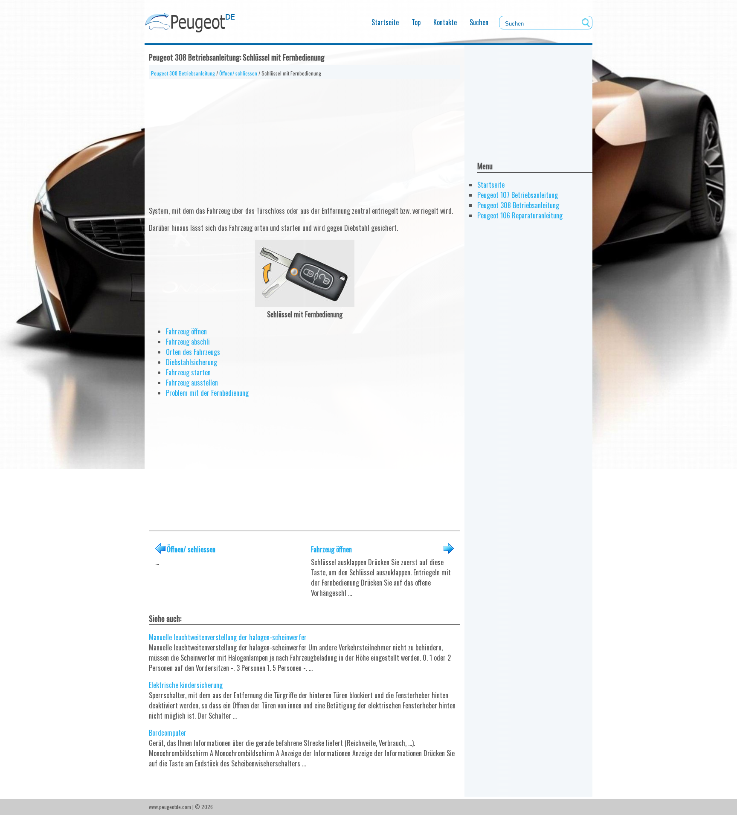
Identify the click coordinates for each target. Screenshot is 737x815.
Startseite (385, 22)
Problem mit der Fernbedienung (207, 393)
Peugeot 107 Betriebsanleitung (517, 195)
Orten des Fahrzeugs (193, 352)
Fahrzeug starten (188, 372)
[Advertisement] (304, 139)
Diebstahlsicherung (191, 362)
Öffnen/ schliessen (238, 73)
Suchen (479, 22)
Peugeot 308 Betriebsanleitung (183, 73)
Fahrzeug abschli (188, 341)
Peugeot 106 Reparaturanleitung (520, 215)
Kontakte (445, 22)
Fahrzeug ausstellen (192, 382)
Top (416, 22)
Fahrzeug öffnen (186, 331)
